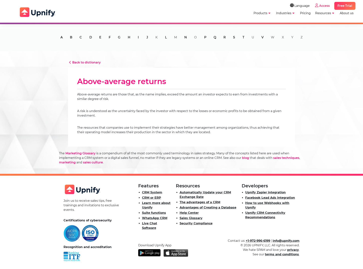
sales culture (93, 162)
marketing (67, 162)
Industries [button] (283, 13)
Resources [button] (323, 13)
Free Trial (344, 6)
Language (302, 6)
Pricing (305, 13)
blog (245, 158)
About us (347, 13)
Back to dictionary (86, 62)
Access (324, 6)
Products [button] (260, 13)
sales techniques (286, 158)
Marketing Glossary (80, 153)
